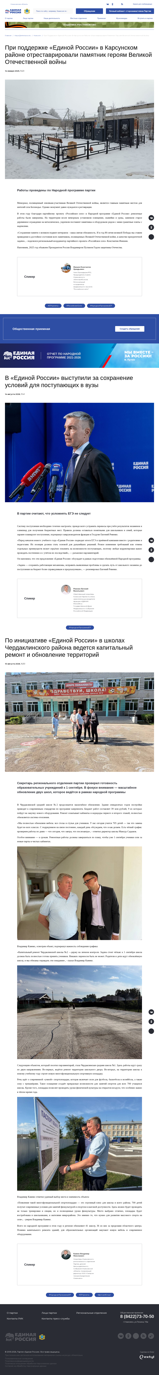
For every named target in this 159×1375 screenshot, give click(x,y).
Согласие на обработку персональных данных (25, 1366)
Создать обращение (130, 329)
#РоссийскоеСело (74, 306)
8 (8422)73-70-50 (137, 1316)
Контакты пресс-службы (56, 1318)
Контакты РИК (15, 1318)
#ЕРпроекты (53, 306)
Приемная (101, 18)
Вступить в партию (145, 18)
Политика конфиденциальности (19, 1361)
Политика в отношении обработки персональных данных (31, 1364)
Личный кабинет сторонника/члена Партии (130, 11)
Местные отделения (78, 18)
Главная (8, 35)
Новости (37, 35)
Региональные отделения (91, 1313)
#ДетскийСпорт (104, 1295)
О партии (9, 18)
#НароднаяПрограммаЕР (101, 306)
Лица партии (28, 18)
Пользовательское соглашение (19, 1359)
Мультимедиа (121, 18)
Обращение (89, 11)
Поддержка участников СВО (79, 25)
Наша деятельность (52, 18)
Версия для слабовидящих (142, 4)
